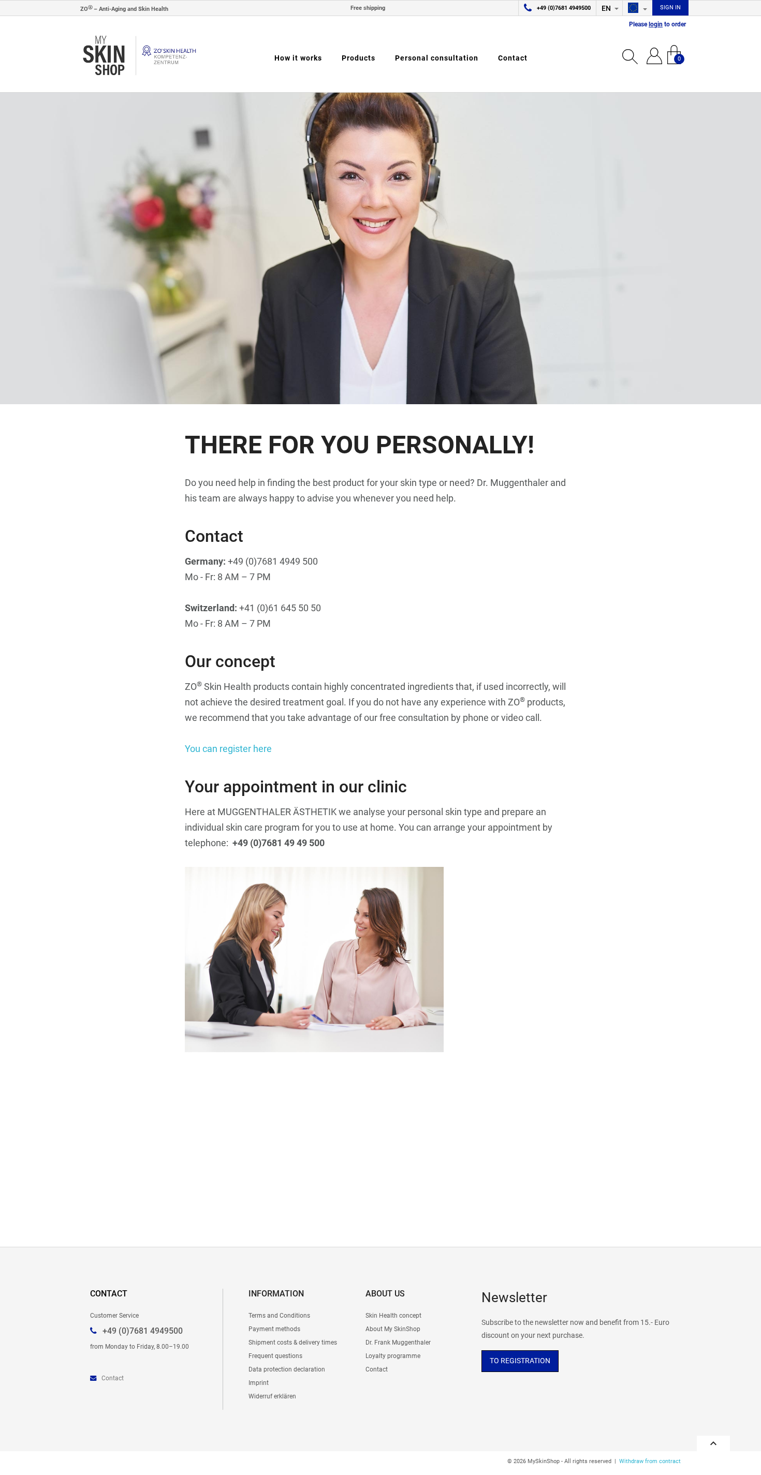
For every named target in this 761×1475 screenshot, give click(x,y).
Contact (513, 58)
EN (607, 8)
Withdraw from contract (650, 1461)
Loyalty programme (392, 1356)
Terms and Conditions (279, 1315)
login (656, 24)
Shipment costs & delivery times (292, 1342)
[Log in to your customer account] (654, 54)
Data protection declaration (286, 1369)
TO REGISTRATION (520, 1360)
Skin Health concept (393, 1315)
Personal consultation (436, 58)
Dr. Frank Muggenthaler (398, 1342)
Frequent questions (275, 1356)
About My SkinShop (392, 1329)
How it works (298, 58)
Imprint (258, 1383)
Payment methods (274, 1329)
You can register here (228, 749)
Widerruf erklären (272, 1396)
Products (358, 58)
